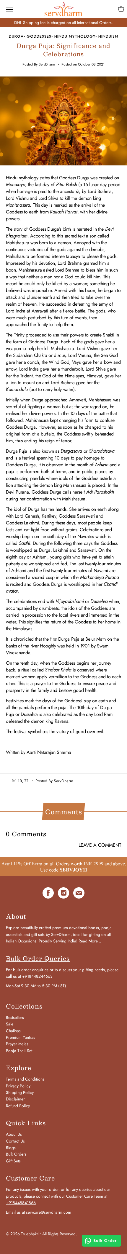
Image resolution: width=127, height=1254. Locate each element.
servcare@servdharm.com (48, 1212)
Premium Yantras (20, 1037)
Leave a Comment (100, 845)
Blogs (11, 1148)
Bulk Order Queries (38, 958)
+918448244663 (37, 976)
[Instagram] (63, 893)
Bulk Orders (16, 1154)
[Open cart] (121, 9)
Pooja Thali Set (19, 1051)
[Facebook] (48, 893)
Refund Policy (18, 1106)
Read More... (90, 941)
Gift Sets (13, 1161)
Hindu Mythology (74, 36)
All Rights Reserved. (59, 1234)
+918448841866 (21, 1203)
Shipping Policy (20, 1092)
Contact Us (15, 1141)
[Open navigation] (9, 9)
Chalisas (13, 1031)
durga (16, 36)
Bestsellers (15, 1017)
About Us (14, 1134)
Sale (9, 1024)
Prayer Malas (17, 1044)
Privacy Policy (18, 1086)
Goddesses (39, 36)
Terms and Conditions (25, 1079)
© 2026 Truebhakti (22, 1234)
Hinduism (108, 36)
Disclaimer (15, 1099)
